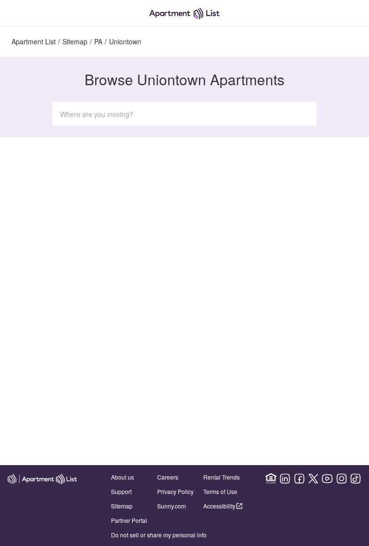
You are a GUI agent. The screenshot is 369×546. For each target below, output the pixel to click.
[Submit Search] (303, 114)
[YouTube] (327, 478)
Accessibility (219, 506)
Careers (167, 477)
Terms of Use (220, 491)
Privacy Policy (175, 491)
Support (121, 491)
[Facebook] (299, 478)
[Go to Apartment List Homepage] (184, 13)
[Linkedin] (285, 478)
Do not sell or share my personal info (159, 535)
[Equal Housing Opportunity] (271, 478)
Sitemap (122, 506)
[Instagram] (341, 478)
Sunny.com (171, 506)
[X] (313, 478)
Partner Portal (129, 520)
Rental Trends (221, 477)
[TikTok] (355, 478)
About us (122, 477)
